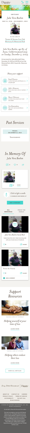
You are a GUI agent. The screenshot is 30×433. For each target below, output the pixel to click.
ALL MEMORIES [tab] (8, 210)
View (19, 185)
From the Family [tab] (21, 210)
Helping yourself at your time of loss (15, 321)
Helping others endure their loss (15, 355)
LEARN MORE (15, 329)
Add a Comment (10, 278)
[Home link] (6, 2)
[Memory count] (7, 164)
